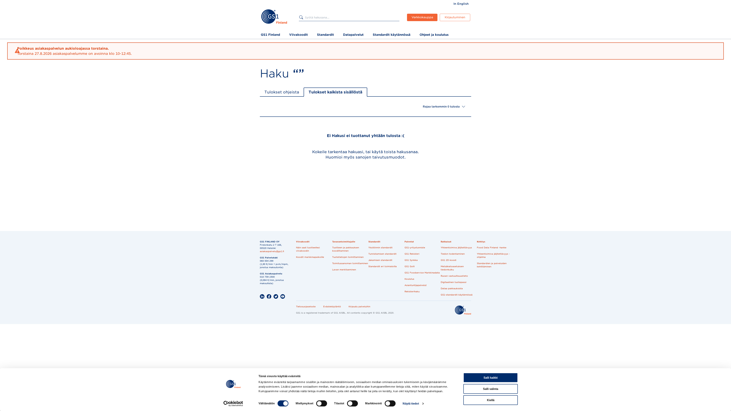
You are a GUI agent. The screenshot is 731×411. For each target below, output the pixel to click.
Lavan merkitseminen (344, 269)
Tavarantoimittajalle (343, 241)
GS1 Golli (410, 266)
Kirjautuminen (455, 17)
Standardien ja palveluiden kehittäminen (492, 265)
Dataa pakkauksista (452, 288)
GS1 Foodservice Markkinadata (422, 272)
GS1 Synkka (411, 260)
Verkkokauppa (422, 17)
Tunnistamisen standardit (382, 253)
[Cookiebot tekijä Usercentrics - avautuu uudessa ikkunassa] (233, 403)
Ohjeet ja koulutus (434, 35)
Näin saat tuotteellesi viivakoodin (308, 249)
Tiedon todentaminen (453, 253)
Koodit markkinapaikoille (310, 257)
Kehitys (481, 241)
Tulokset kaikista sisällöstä (335, 92)
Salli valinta (490, 388)
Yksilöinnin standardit (380, 247)
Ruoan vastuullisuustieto (454, 276)
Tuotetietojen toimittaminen (348, 257)
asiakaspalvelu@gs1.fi (272, 251)
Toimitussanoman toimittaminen (350, 263)
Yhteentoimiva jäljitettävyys (456, 247)
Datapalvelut (353, 35)
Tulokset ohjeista (281, 92)
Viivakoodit (298, 35)
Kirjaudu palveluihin (359, 306)
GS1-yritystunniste (415, 247)
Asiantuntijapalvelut (416, 285)
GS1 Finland (270, 35)
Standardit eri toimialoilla (382, 266)
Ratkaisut (446, 241)
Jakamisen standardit (380, 260)
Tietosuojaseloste (306, 306)
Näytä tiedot (411, 403)
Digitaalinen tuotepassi (453, 282)
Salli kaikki (491, 377)
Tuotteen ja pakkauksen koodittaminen (345, 249)
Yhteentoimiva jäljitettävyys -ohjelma (493, 255)
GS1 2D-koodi (448, 260)
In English (461, 4)
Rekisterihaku (412, 291)
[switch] (321, 403)
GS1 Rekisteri (412, 253)
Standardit (325, 35)
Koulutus (409, 279)
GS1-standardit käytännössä (456, 294)
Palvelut (409, 241)
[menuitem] (461, 4)
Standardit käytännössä (391, 35)
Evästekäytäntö (332, 306)
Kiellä (490, 400)
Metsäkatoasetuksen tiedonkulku (452, 268)
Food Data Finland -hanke (491, 247)
